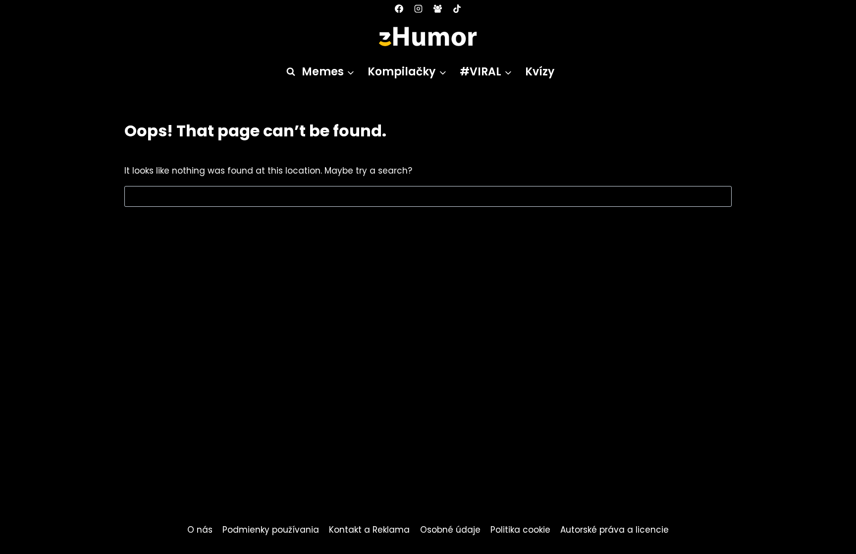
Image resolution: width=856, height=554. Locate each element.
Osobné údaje (450, 530)
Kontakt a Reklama (369, 530)
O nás (200, 530)
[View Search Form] (286, 71)
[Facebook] (398, 8)
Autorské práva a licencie (614, 530)
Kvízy (539, 71)
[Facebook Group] (437, 8)
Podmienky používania (270, 530)
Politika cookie (520, 530)
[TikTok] (457, 8)
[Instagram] (418, 8)
